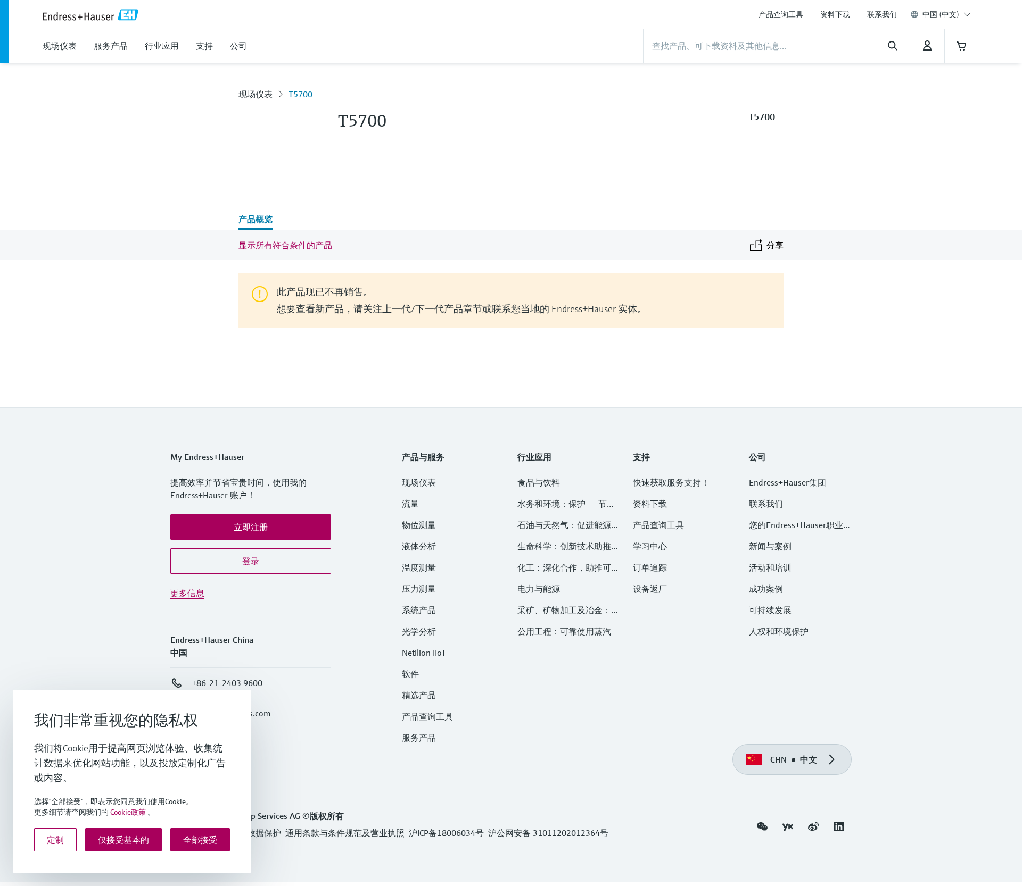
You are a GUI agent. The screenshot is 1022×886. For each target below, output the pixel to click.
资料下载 (835, 14)
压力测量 (423, 588)
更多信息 (187, 593)
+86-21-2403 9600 (227, 683)
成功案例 (766, 588)
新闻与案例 (770, 546)
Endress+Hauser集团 (787, 482)
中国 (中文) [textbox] (940, 14)
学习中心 (650, 546)
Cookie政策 (128, 812)
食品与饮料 (538, 482)
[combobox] (946, 14)
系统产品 (419, 610)
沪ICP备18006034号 (446, 833)
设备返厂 (650, 588)
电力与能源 (538, 588)
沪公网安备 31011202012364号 (548, 833)
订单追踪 (650, 567)
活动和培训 (770, 567)
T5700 (300, 94)
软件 (410, 673)
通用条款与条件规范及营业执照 (345, 833)
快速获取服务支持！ (671, 482)
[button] (250, 527)
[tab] (255, 220)
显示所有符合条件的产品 (285, 245)
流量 (410, 503)
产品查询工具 (781, 14)
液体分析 (419, 546)
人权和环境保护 (779, 631)
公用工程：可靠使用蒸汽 (564, 631)
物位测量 (419, 525)
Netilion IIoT (424, 652)
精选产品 (419, 695)
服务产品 (419, 737)
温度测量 (419, 567)
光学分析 (419, 631)
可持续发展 (770, 610)
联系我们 (882, 14)
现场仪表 (255, 94)
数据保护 (264, 833)
